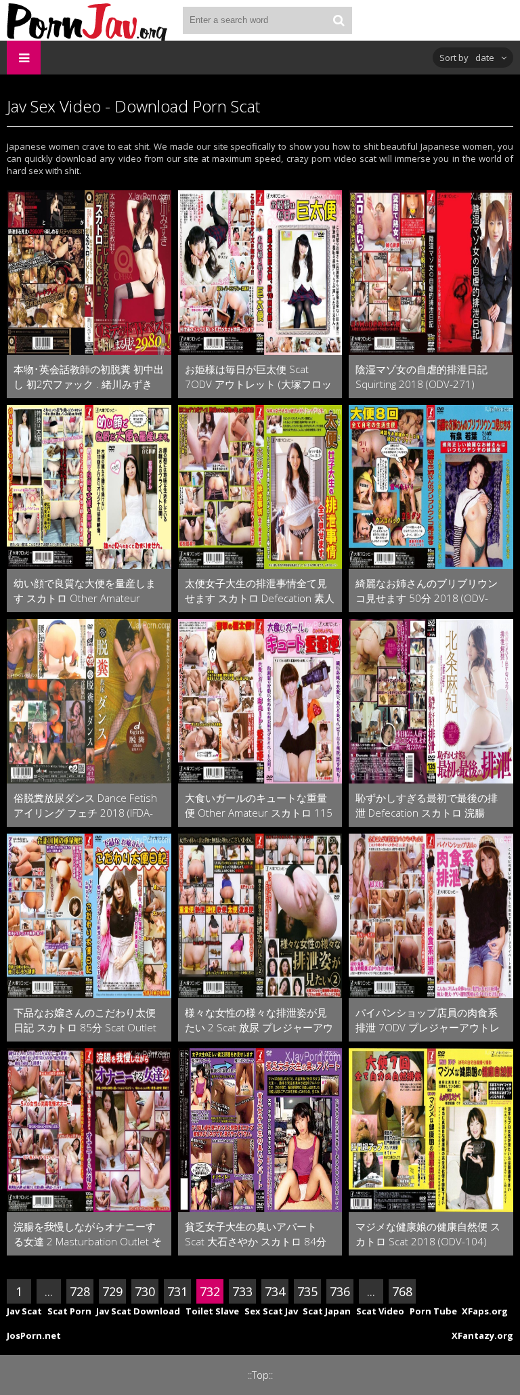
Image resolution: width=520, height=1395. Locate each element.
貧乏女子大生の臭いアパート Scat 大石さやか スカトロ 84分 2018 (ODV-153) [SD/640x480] (256, 1234)
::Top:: (260, 1375)
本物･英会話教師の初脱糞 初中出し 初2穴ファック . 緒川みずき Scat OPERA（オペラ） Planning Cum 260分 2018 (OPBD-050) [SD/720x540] (89, 376)
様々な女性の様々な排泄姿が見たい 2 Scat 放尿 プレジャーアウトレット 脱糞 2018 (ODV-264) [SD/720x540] (259, 1020)
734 (275, 1291)
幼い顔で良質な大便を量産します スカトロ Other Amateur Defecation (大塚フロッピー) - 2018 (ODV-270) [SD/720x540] (85, 590)
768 (402, 1291)
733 (242, 1291)
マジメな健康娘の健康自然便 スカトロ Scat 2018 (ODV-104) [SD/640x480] (427, 1234)
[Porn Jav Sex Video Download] (88, 20)
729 (112, 1291)
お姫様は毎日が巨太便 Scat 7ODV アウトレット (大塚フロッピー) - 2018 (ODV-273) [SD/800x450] (258, 376)
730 (145, 1291)
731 (177, 1291)
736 (340, 1291)
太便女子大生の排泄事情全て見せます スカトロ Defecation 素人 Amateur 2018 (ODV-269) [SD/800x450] (259, 590)
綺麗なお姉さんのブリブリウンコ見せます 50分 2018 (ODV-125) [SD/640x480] (426, 590)
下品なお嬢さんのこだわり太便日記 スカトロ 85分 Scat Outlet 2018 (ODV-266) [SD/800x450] (85, 1020)
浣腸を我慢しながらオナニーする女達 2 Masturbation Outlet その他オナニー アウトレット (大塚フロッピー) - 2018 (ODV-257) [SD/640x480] (89, 1234)
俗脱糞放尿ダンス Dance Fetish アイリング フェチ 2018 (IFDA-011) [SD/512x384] (85, 805)
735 (307, 1291)
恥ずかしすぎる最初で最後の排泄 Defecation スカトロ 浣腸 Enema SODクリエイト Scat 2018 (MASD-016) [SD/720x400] (429, 805)
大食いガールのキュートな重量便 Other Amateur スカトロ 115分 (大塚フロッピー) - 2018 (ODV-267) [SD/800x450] (258, 805)
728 (80, 1291)
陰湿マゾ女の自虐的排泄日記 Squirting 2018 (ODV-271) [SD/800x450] (421, 376)
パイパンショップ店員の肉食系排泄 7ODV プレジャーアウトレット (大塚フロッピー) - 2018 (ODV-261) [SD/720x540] (427, 1020)
